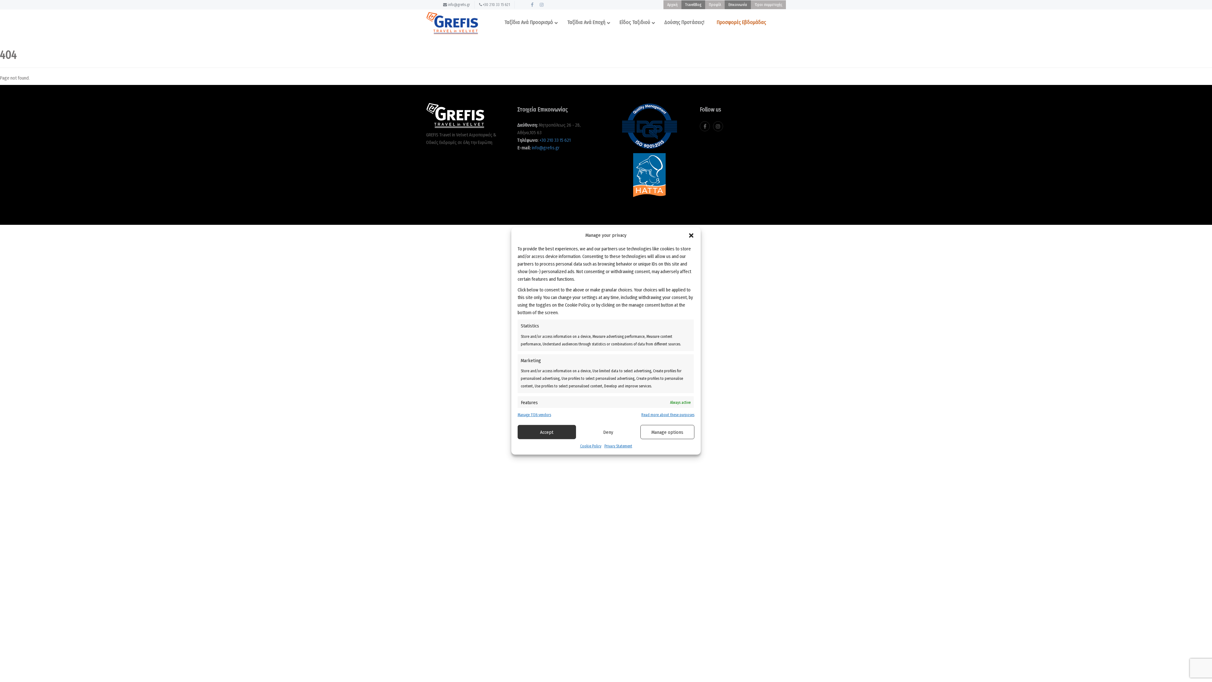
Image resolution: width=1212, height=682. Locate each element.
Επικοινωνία (737, 5)
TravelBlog (693, 5)
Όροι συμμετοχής (768, 5)
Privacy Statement (618, 446)
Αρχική (672, 5)
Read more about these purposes (667, 415)
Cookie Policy (590, 446)
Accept (546, 432)
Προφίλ (715, 5)
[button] (691, 235)
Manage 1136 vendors (534, 415)
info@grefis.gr (458, 5)
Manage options (667, 432)
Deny (608, 432)
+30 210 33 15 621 (496, 5)
